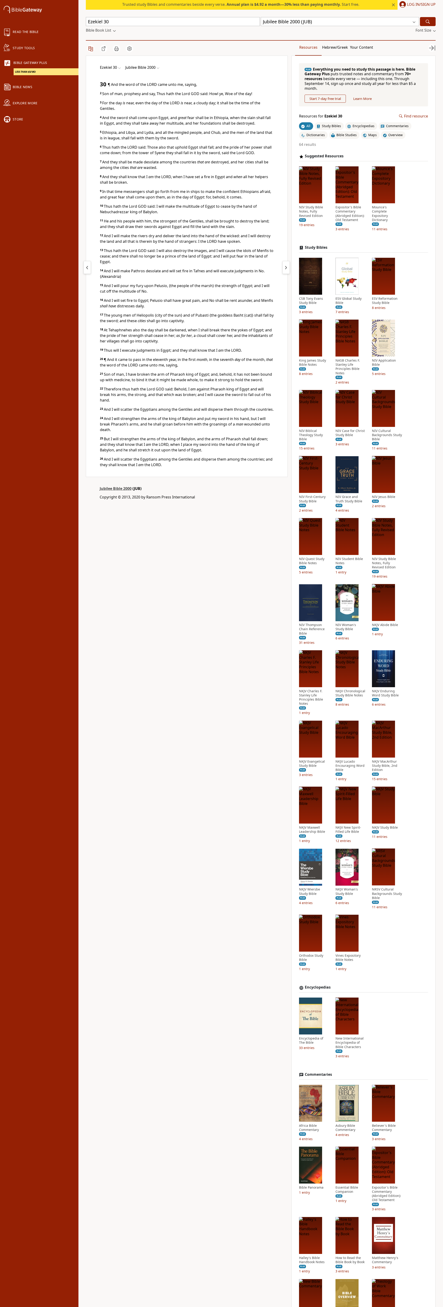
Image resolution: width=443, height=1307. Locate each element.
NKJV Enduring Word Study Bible (385, 693)
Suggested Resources (324, 156)
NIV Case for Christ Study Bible (350, 433)
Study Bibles (316, 247)
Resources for (320, 116)
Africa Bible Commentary (309, 1128)
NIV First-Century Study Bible (312, 499)
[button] (417, 5)
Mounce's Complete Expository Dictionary (380, 213)
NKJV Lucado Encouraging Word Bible (350, 765)
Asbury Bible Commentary (345, 1128)
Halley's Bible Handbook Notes (312, 1260)
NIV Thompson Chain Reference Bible (312, 629)
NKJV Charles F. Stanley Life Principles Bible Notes (311, 697)
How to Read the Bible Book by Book (350, 1260)
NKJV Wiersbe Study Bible (309, 891)
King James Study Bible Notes (312, 363)
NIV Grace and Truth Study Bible (348, 499)
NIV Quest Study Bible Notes (311, 561)
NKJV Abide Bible (385, 625)
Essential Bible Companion (346, 1189)
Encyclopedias (318, 987)
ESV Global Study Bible (348, 301)
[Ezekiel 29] (87, 267)
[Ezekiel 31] (286, 267)
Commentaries (318, 1074)
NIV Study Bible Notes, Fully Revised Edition (311, 211)
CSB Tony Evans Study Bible (311, 301)
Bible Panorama (311, 1187)
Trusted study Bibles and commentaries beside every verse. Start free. (240, 4)
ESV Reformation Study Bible (385, 301)
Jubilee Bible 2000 (116, 488)
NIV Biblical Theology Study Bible (311, 435)
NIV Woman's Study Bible (345, 627)
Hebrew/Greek (335, 47)
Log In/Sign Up (421, 4)
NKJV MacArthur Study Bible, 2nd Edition (384, 765)
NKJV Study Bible (385, 828)
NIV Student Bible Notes (349, 561)
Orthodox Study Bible (311, 958)
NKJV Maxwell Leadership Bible (312, 830)
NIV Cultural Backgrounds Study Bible (387, 435)
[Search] (428, 21)
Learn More (362, 98)
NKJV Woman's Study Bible (346, 891)
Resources (308, 47)
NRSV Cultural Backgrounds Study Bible (387, 893)
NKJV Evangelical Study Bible (312, 763)
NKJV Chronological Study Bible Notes (350, 693)
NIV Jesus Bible (383, 497)
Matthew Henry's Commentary (385, 1260)
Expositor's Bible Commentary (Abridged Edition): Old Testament (350, 213)
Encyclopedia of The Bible (311, 1041)
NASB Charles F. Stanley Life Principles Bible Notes (347, 367)
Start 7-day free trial (325, 98)
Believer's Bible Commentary (384, 1128)
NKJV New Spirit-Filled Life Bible (348, 830)
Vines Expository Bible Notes (348, 958)
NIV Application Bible (384, 363)
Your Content (361, 47)
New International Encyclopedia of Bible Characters (349, 1043)
